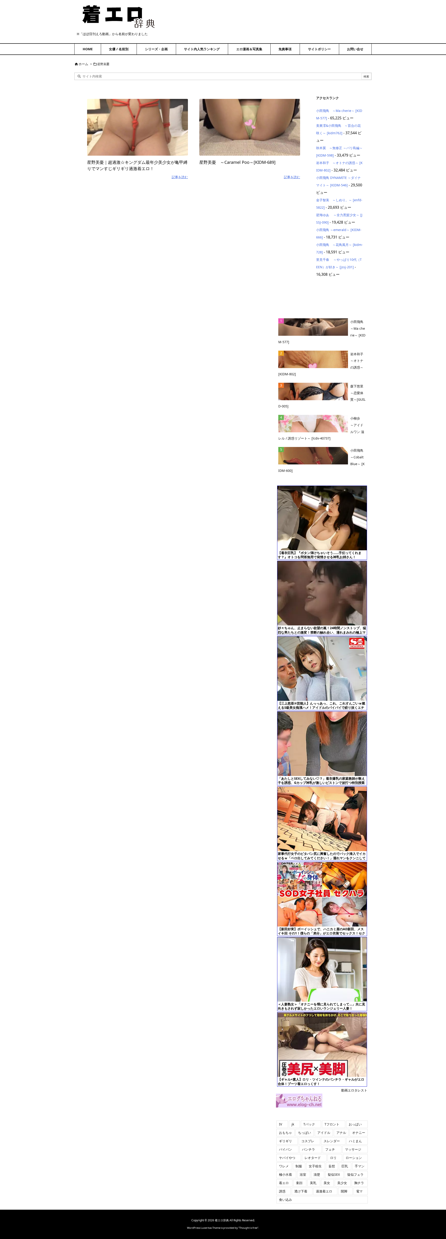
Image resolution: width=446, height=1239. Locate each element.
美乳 (313, 1183)
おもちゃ (285, 1132)
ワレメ (284, 1166)
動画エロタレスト (354, 1090)
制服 (298, 1166)
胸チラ (359, 1183)
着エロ (284, 1183)
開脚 (344, 1191)
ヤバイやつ (287, 1157)
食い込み (285, 1199)
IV (280, 1124)
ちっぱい (304, 1132)
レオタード (313, 1157)
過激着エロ (324, 1191)
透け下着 (300, 1191)
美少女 (342, 1183)
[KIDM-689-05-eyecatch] (137, 127)
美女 (327, 1183)
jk (293, 1124)
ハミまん (355, 1141)
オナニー (358, 1132)
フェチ (330, 1149)
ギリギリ (285, 1141)
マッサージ (353, 1149)
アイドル (323, 1132)
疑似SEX (334, 1174)
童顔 (299, 1183)
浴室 (303, 1174)
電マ (359, 1191)
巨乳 (344, 1166)
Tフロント (332, 1124)
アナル (341, 1132)
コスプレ (307, 1141)
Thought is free (248, 1227)
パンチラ (308, 1149)
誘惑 (282, 1191)
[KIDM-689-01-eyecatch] (249, 127)
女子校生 (315, 1166)
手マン (359, 1166)
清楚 (317, 1174)
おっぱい (355, 1124)
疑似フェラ (355, 1174)
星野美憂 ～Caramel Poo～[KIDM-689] (237, 162)
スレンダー (332, 1141)
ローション (354, 1157)
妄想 (331, 1166)
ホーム (83, 64)
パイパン (285, 1149)
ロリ (333, 1157)
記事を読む (180, 177)
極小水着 (285, 1174)
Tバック (309, 1124)
